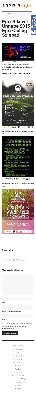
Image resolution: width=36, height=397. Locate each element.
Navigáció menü (9, 14)
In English (18, 389)
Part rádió (18, 382)
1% (18, 353)
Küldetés (18, 366)
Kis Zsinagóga (18, 359)
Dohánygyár (18, 372)
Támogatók (18, 385)
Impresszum (18, 392)
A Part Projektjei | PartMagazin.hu (15, 260)
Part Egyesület (18, 349)
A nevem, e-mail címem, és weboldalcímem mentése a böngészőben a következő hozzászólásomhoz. (17, 326)
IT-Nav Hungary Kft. (18, 345)
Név (4, 303)
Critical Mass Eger (18, 356)
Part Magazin (18, 362)
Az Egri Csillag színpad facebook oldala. (16, 74)
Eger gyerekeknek (18, 375)
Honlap (4, 319)
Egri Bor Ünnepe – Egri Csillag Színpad (18, 379)
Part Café (18, 369)
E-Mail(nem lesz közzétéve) (11, 311)
